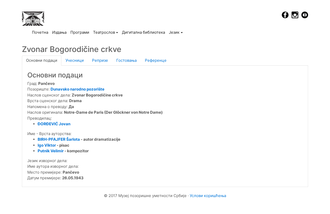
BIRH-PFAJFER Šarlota (59, 139)
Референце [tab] (156, 60)
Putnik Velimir (51, 150)
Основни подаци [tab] (41, 60)
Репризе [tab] (100, 60)
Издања (59, 32)
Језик (174, 32)
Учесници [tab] (74, 60)
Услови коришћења (208, 195)
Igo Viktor (47, 145)
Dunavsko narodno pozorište (77, 89)
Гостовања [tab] (126, 60)
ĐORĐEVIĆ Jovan (54, 123)
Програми (79, 32)
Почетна (41, 32)
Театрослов (104, 32)
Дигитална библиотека (143, 32)
